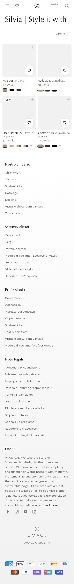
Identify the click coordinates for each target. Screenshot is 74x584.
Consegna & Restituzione (22, 367)
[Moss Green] (18, 146)
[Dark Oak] (18, 90)
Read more (50, 505)
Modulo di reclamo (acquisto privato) (31, 255)
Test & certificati (16, 332)
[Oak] (4, 90)
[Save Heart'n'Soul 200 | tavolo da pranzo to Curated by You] (29, 122)
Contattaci (12, 235)
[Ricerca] (66, 5)
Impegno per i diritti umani (23, 381)
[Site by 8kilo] (48, 543)
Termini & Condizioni (19, 394)
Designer (11, 199)
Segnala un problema (19, 422)
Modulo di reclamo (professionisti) (29, 345)
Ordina (61, 33)
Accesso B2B (14, 305)
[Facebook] (7, 512)
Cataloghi (11, 193)
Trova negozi (14, 213)
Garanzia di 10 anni (17, 401)
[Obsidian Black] (25, 146)
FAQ (8, 242)
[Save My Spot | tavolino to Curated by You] (29, 70)
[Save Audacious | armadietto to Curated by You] (64, 70)
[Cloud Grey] (11, 146)
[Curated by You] (16, 5)
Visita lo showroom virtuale (24, 206)
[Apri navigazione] (7, 5)
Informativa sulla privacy (22, 374)
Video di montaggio (19, 269)
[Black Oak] (11, 90)
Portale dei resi (15, 249)
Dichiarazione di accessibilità (25, 408)
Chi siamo (11, 172)
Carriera (10, 179)
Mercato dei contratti (20, 311)
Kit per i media (15, 318)
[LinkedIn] (33, 512)
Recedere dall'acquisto (21, 276)
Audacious (52, 81)
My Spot (13, 81)
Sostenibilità (13, 186)
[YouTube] (25, 512)
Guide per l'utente (17, 262)
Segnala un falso (16, 415)
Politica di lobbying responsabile (27, 388)
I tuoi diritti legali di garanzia (24, 435)
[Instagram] (16, 512)
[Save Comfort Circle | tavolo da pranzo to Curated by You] (64, 122)
